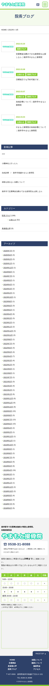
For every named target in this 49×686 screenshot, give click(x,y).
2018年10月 (8, 491)
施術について (37, 663)
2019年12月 (8, 436)
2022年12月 (8, 331)
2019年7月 (7, 458)
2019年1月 (7, 483)
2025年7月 (7, 251)
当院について (37, 660)
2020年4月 (7, 428)
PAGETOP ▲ (41, 654)
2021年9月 (7, 369)
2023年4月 (7, 314)
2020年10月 (8, 407)
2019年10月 (8, 445)
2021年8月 (7, 373)
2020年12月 (8, 398)
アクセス (36, 669)
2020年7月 (7, 420)
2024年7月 (7, 276)
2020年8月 (7, 415)
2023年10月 (8, 297)
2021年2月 (7, 390)
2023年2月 (7, 323)
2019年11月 (8, 441)
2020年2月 (7, 432)
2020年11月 (8, 403)
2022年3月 (7, 360)
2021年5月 (7, 382)
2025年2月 (7, 259)
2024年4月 (7, 285)
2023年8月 (7, 301)
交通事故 (12, 663)
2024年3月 (7, 289)
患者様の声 (6, 228)
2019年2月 (7, 479)
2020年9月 (7, 411)
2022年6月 (7, 348)
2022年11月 (8, 335)
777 (3, 154)
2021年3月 (7, 386)
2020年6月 (7, 424)
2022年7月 (7, 344)
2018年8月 (7, 500)
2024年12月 (8, 268)
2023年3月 (7, 318)
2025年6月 (7, 255)
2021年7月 (7, 377)
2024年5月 (7, 280)
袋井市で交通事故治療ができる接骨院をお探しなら (22, 191)
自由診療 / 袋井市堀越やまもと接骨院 (18, 173)
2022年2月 (7, 365)
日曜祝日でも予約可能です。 (28, 79)
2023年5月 (7, 310)
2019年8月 (7, 453)
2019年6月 (7, 462)
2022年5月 (7, 352)
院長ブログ (6, 216)
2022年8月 (7, 339)
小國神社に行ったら (10, 163)
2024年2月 (7, 293)
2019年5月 (7, 466)
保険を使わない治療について (13, 182)
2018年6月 (7, 508)
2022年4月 (7, 356)
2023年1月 (7, 327)
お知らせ (12, 220)
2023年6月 (7, 306)
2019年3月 (7, 474)
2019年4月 (7, 470)
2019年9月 (7, 449)
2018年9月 (7, 496)
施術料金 (36, 666)
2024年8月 (7, 272)
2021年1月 (7, 394)
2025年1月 (7, 263)
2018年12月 (8, 487)
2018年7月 (7, 504)
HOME (12, 660)
